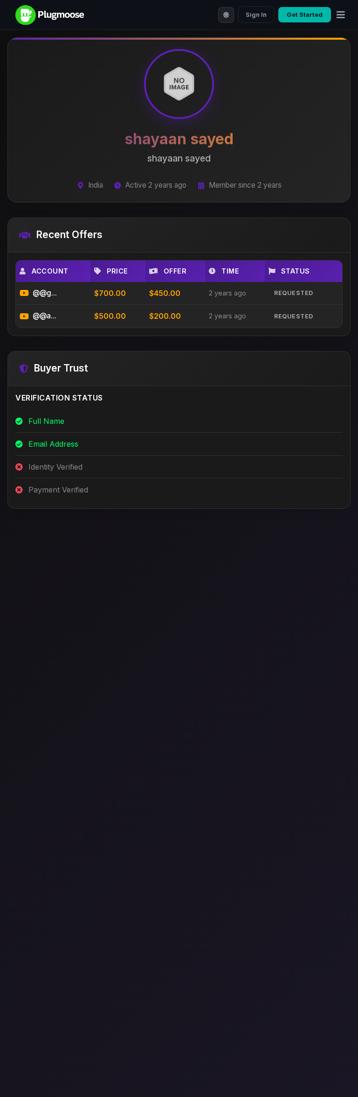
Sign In (256, 14)
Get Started (305, 14)
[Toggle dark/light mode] (226, 15)
